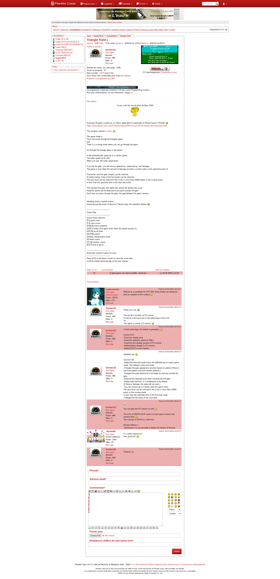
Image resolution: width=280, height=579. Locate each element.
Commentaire (107, 270)
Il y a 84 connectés (139, 564)
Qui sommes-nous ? (172, 564)
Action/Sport (111, 36)
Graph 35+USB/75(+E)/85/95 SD (69, 44)
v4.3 (89, 564)
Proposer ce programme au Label (101, 78)
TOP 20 (55, 30)
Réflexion (97, 30)
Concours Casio (147, 30)
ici (132, 92)
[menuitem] (88, 3)
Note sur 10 (92, 270)
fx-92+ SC (59, 61)
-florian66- (111, 431)
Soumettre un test (169, 72)
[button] (88, 3)
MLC (167, 30)
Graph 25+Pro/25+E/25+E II (67, 42)
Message (109, 63)
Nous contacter (155, 564)
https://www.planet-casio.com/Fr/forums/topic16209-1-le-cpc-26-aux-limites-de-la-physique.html (127, 126)
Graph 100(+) (60, 47)
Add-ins (130, 30)
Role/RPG (106, 30)
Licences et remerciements (193, 564)
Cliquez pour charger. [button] (114, 22)
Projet (136, 30)
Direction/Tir (87, 30)
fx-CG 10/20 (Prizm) (63, 53)
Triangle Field (125, 36)
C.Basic (109, 131)
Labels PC (64, 30)
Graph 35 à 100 (61, 39)
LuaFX (172, 30)
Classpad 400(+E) (63, 55)
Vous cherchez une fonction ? (66, 70)
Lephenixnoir (112, 289)
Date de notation (162, 270)
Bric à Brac (159, 30)
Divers (123, 30)
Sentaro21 (110, 49)
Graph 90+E (99, 36)
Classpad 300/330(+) (64, 50)
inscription (125, 76)
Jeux (89, 36)
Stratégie (115, 30)
